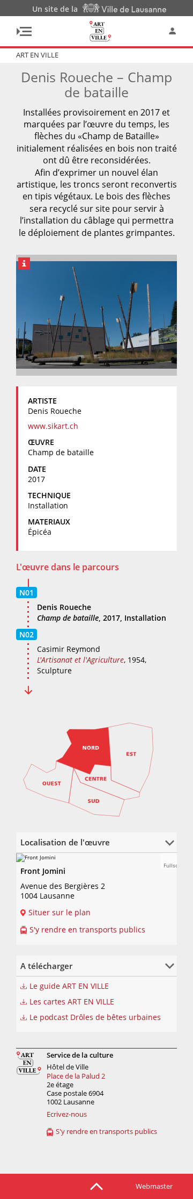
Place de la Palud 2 (76, 1076)
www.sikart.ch (53, 426)
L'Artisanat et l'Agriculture (80, 660)
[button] (169, 861)
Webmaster (154, 1186)
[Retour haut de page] (96, 1185)
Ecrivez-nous (67, 1114)
